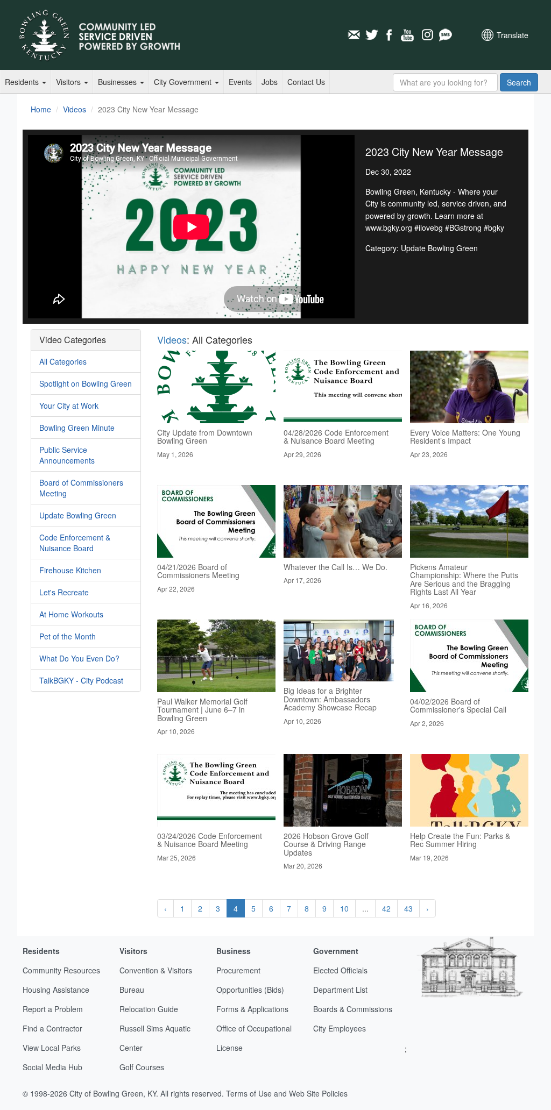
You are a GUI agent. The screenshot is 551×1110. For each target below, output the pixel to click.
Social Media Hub (52, 1067)
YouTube (408, 35)
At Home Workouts (71, 614)
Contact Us (306, 81)
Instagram (427, 35)
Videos (74, 109)
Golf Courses (141, 1067)
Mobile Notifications (445, 35)
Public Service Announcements (67, 455)
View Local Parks (52, 1047)
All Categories (63, 361)
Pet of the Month (67, 636)
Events (240, 81)
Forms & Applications (252, 1009)
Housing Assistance (56, 989)
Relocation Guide (148, 1009)
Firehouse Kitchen (70, 570)
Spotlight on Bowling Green (85, 383)
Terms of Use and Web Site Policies (287, 1093)
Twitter (372, 35)
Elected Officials (340, 970)
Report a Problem (53, 1009)
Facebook (390, 35)
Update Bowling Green (77, 515)
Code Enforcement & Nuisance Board (74, 542)
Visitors (69, 81)
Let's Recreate (64, 592)
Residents (23, 81)
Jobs (270, 81)
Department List (340, 989)
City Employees (339, 1028)
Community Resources (61, 970)
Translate (512, 35)
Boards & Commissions (352, 1009)
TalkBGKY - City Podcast (81, 680)
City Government (184, 81)
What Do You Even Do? (79, 658)
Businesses (118, 81)
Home (41, 109)
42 (386, 908)
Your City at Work (68, 405)
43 (408, 908)
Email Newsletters (353, 35)
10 (344, 908)
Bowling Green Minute (77, 427)
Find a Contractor (52, 1028)
